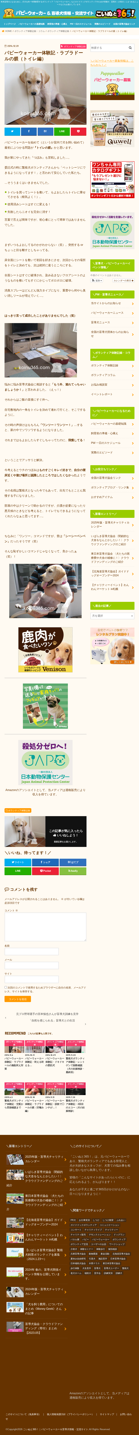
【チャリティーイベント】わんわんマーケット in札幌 (110, 587)
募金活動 (105, 1254)
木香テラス (94, 1263)
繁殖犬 (125, 1268)
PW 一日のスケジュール (81, 24)
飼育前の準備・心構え (57, 24)
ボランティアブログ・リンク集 (110, 487)
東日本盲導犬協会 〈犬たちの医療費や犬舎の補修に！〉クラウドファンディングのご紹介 (110, 557)
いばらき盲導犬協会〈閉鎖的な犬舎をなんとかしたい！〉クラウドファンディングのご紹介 (110, 540)
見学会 (97, 1273)
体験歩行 (100, 1249)
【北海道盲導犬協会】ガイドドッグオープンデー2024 (110, 573)
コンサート (76, 1229)
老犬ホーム (76, 1273)
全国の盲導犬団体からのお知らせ (110, 334)
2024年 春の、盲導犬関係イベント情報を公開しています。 (43, 1274)
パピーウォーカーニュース (107, 312)
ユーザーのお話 (98, 1244)
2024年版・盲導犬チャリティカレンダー (44, 1291)
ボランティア (119, 1239)
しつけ (96, 1220)
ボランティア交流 (79, 1244)
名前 (7, 945)
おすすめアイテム (102, 497)
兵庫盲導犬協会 (78, 1254)
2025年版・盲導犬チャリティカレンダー (110, 524)
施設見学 (102, 1258)
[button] (96, 280)
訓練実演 (108, 1273)
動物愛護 (93, 1254)
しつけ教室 (108, 1220)
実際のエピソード (102, 24)
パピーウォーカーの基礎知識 (32, 24)
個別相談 (112, 1249)
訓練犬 (119, 1273)
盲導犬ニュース (100, 322)
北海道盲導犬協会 (121, 1254)
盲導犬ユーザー (111, 1268)
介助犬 (74, 1249)
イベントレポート (102, 394)
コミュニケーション (109, 1225)
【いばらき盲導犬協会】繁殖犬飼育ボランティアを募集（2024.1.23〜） (44, 1254)
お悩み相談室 (99, 384)
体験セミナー (86, 1249)
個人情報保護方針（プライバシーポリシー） (70, 1414)
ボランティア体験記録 (19, 810)
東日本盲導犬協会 (111, 1263)
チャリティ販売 (78, 1234)
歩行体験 (75, 1268)
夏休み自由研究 (78, 1258)
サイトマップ (107, 1414)
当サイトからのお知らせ (106, 303)
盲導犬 (97, 1268)
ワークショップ (117, 1244)
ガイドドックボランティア (84, 1225)
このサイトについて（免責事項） (23, 1414)
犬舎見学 (86, 1268)
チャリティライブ (93, 1229)
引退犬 (92, 1258)
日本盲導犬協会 (118, 1258)
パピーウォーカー (100, 1239)
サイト (8, 973)
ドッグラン (119, 1234)
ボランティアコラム (103, 375)
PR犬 (73, 1220)
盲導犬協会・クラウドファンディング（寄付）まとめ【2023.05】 (44, 1328)
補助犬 (88, 1273)
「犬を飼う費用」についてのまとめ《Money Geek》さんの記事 (44, 1309)
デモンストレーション (100, 1234)
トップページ (10, 24)
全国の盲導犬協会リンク (124, 24)
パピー (85, 1239)
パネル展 (75, 1239)
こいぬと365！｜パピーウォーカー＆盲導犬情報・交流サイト (55, 1429)
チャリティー (111, 1229)
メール (8, 959)
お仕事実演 (84, 1220)
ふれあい (121, 1220)
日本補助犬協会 (78, 1263)
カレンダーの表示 (123, 280)
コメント (11, 910)
